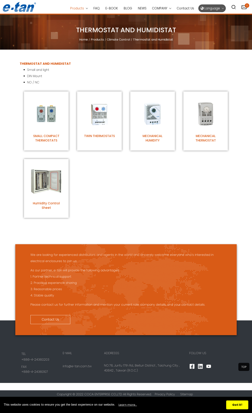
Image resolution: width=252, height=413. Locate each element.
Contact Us (185, 8)
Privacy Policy (165, 394)
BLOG (128, 8)
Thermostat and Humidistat (153, 39)
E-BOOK (111, 8)
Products (97, 39)
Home (83, 39)
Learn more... (127, 405)
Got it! (237, 405)
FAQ (96, 8)
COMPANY (159, 8)
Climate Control (118, 39)
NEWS (142, 8)
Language (211, 8)
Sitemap (186, 394)
